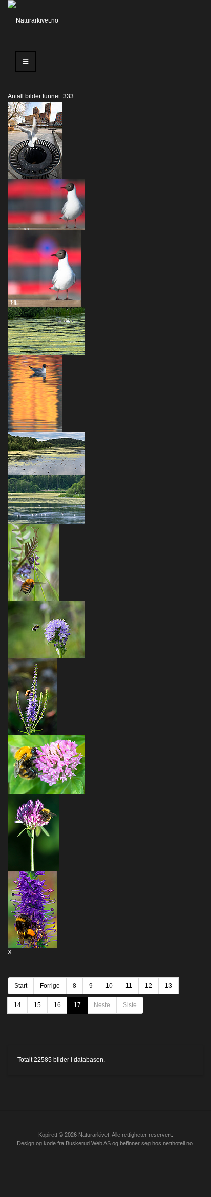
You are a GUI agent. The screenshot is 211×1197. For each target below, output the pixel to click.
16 (57, 1005)
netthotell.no (178, 1143)
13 (168, 985)
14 (17, 1005)
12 (148, 985)
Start (20, 985)
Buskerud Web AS (88, 1143)
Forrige (50, 985)
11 (128, 985)
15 (37, 1005)
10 (109, 985)
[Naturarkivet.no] (35, 20)
